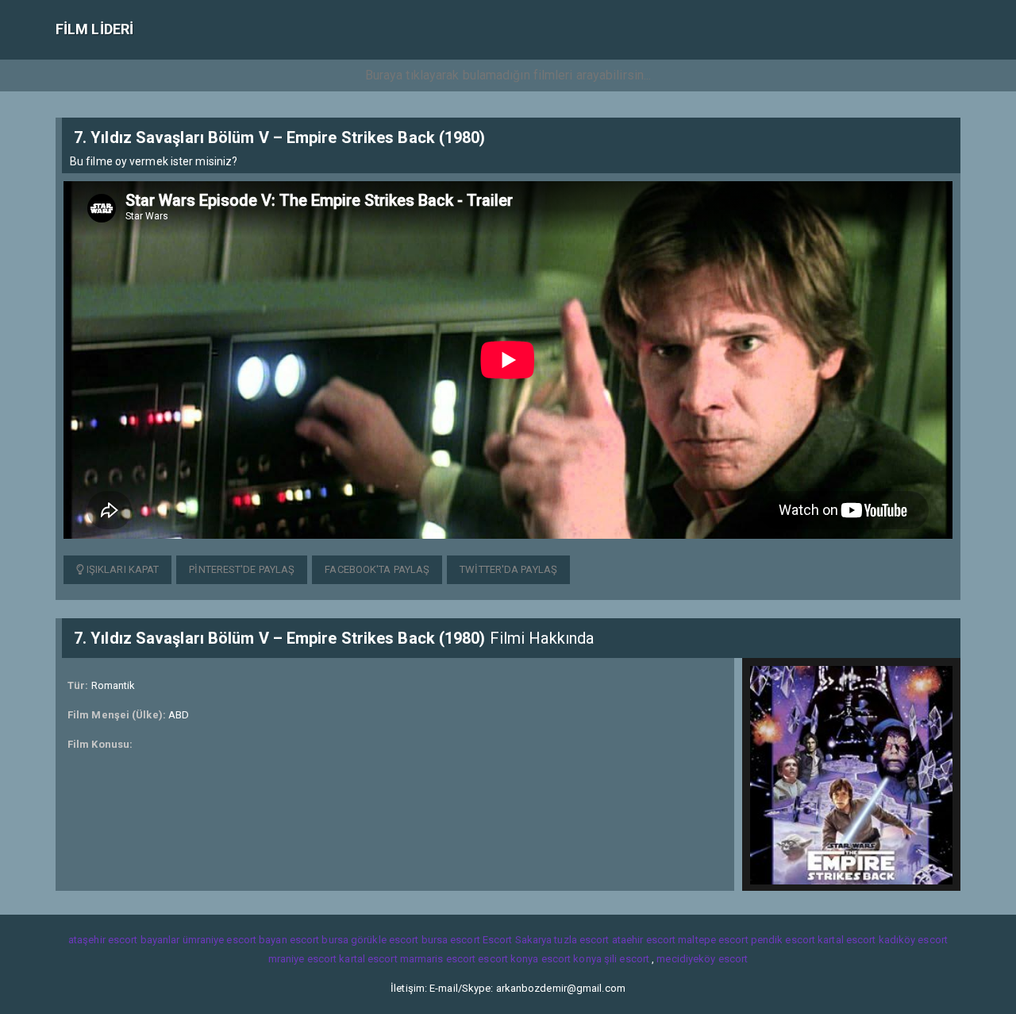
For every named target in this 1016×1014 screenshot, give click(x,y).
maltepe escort (713, 940)
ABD (178, 715)
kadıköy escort (913, 940)
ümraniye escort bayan (235, 940)
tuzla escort (581, 940)
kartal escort (847, 940)
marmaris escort (438, 959)
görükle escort (384, 940)
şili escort (626, 959)
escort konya (508, 959)
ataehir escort (643, 940)
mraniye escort (302, 959)
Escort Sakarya (517, 940)
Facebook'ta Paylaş (377, 569)
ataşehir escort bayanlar (123, 940)
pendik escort (783, 940)
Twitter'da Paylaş (508, 569)
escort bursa (319, 940)
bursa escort (450, 940)
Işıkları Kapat (122, 569)
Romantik (113, 685)
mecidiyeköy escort (702, 959)
